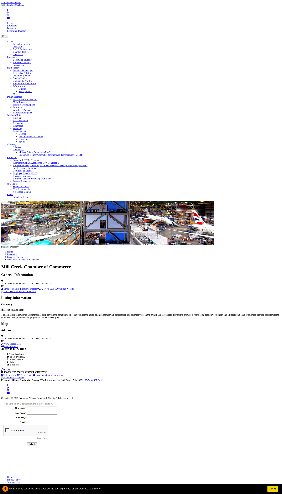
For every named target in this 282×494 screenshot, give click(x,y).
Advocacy (12, 144)
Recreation (18, 123)
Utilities (22, 89)
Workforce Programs (22, 112)
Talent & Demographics (24, 104)
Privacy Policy (14, 479)
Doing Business (14, 97)
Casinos (22, 133)
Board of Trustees (21, 52)
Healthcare (18, 126)
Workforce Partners (22, 110)
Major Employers (21, 102)
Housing (17, 118)
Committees (18, 149)
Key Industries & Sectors (24, 83)
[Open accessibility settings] (5, 489)
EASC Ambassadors (22, 49)
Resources (12, 25)
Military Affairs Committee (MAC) (35, 152)
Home (10, 477)
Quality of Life (14, 115)
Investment (12, 57)
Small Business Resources (25, 168)
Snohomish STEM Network (26, 160)
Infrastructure (19, 86)
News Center (13, 184)
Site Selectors (13, 67)
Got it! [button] (273, 489)
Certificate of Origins (22, 170)
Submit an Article (21, 186)
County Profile (20, 78)
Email (100, 380)
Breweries (23, 139)
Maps (15, 94)
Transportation (25, 91)
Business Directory (22, 62)
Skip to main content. (11, 2)
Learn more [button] (95, 488)
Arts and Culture (20, 120)
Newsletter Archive (22, 189)
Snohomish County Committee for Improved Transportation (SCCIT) (51, 155)
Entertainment (19, 131)
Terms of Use (13, 482)
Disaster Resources (22, 181)
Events (10, 23)
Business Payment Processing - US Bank (32, 178)
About (10, 41)
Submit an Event (20, 197)
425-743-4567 (91, 380)
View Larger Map (12, 344)
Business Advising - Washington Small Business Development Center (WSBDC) (50, 165)
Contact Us (18, 54)
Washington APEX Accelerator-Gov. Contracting (36, 163)
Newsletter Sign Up (22, 192)
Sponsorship (18, 65)
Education (17, 107)
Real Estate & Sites (22, 73)
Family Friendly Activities (31, 136)
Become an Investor (16, 31)
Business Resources (22, 176)
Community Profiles (22, 81)
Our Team (17, 46)
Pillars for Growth (21, 44)
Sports (22, 141)
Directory (11, 28)
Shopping (17, 128)
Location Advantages (23, 70)
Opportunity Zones (22, 75)
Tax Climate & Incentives (25, 99)
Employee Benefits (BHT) (25, 173)
